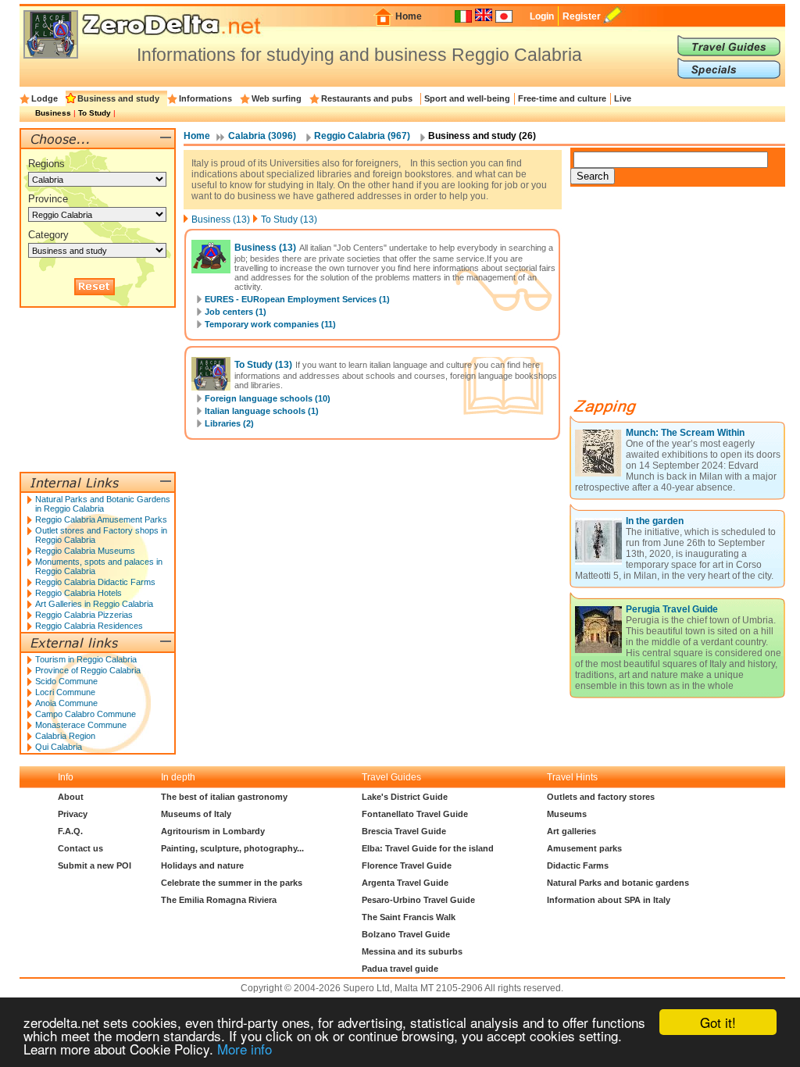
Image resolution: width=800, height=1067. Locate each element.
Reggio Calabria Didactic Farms (95, 582)
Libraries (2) (229, 423)
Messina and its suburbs (412, 951)
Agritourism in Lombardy (213, 831)
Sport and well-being (467, 98)
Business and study (118, 98)
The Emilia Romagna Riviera (219, 900)
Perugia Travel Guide (672, 609)
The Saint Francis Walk (408, 917)
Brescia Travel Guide (404, 831)
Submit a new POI (94, 865)
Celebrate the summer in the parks (231, 882)
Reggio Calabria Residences (89, 625)
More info (244, 1048)
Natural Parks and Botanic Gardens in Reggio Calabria (102, 503)
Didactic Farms (578, 865)
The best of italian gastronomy (224, 796)
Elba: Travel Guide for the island (428, 848)
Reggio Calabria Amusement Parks (101, 519)
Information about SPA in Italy (608, 900)
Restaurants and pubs (366, 98)
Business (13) (220, 219)
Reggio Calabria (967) (362, 135)
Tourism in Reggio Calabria (86, 659)
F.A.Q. (70, 831)
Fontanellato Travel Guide (415, 814)
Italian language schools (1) (262, 411)
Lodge (44, 98)
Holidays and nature (202, 865)
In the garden (655, 521)
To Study (94, 113)
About (71, 796)
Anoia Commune (66, 703)
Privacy (73, 814)
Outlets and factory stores (601, 796)
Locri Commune (65, 692)
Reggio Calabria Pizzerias (84, 614)
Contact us (80, 848)
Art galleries (571, 831)
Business (53, 113)
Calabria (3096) (262, 135)
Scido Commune (66, 681)
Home (408, 16)
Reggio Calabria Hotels (78, 593)
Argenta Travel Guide (405, 882)
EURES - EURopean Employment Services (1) (297, 299)
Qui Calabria (58, 746)
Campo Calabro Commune (85, 714)
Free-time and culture (562, 98)
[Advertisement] (687, 298)
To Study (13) (289, 219)
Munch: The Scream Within (685, 432)
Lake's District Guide (405, 796)
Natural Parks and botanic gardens (618, 882)
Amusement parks (584, 848)
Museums (567, 814)
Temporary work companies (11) (270, 324)
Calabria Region (65, 735)
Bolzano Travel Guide (406, 934)
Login (542, 16)
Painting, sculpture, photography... (232, 848)
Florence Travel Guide (407, 865)
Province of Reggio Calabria (88, 670)
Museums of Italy (196, 814)
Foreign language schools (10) (267, 398)
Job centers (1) (235, 311)
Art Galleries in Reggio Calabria (94, 603)
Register (581, 16)
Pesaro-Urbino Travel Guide (418, 900)
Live (622, 98)
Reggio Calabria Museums (85, 550)
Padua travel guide (400, 968)
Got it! (718, 1022)
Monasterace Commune (81, 725)
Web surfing (277, 98)
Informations (205, 98)
